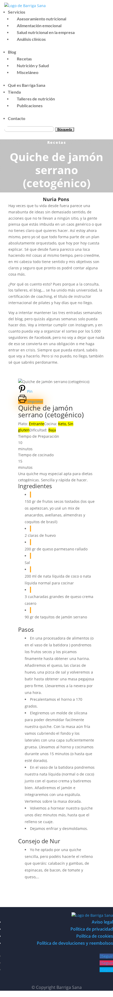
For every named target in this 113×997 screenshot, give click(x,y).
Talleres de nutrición (36, 98)
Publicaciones (30, 105)
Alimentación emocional (39, 25)
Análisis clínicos (31, 39)
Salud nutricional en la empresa (46, 32)
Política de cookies (94, 936)
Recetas (24, 58)
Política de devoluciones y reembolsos (75, 943)
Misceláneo (27, 72)
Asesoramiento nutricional (41, 18)
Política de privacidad (91, 929)
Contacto (16, 118)
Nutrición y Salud (33, 65)
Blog (12, 51)
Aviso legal (102, 922)
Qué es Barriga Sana (26, 85)
